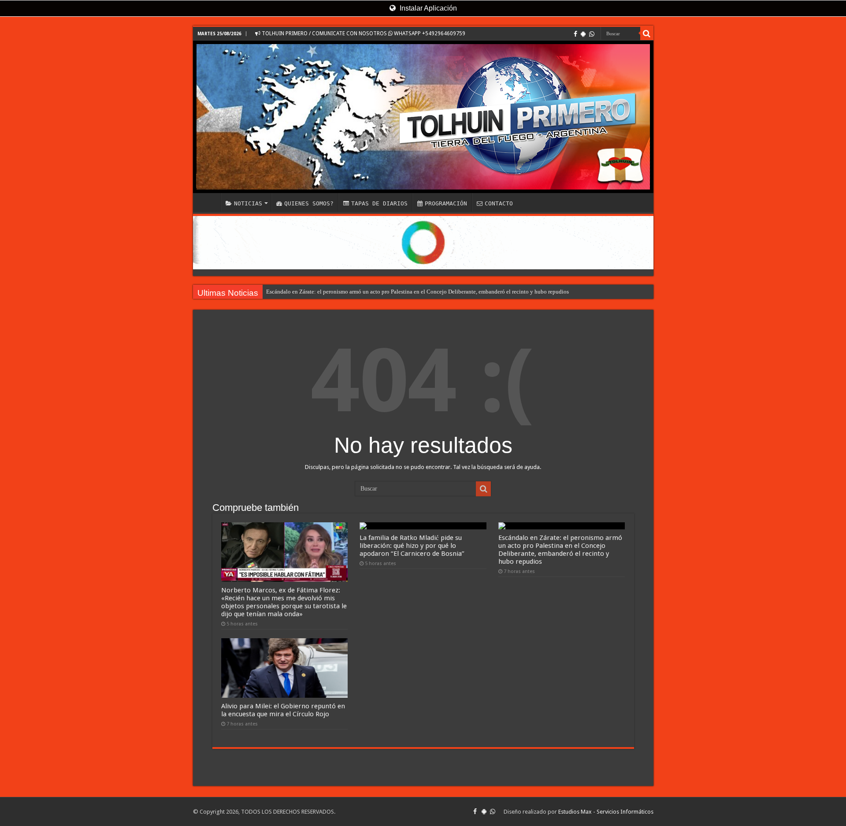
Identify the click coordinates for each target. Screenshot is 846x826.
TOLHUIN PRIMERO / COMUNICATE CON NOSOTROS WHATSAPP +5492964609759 (362, 33)
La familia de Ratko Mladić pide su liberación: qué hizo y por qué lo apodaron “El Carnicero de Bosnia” (412, 546)
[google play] (583, 34)
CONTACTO (499, 203)
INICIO (208, 202)
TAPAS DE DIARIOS (379, 203)
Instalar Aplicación (427, 8)
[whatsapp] (591, 34)
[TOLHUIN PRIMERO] (423, 117)
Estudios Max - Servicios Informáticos (605, 811)
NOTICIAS (248, 203)
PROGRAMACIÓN (446, 203)
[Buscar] (646, 33)
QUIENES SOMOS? (309, 203)
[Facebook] (575, 34)
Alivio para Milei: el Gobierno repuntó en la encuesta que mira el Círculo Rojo (283, 710)
